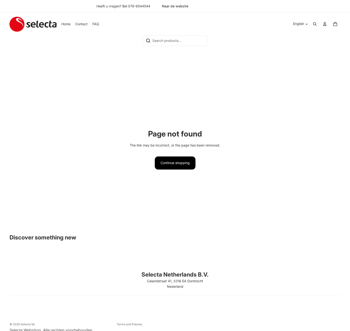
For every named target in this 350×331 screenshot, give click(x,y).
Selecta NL (27, 324)
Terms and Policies (129, 324)
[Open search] (315, 24)
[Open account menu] (325, 24)
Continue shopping (175, 163)
